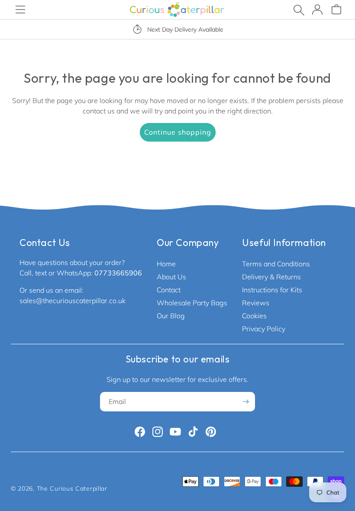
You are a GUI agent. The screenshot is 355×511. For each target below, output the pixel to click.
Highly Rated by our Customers (205, 29)
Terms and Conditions (276, 263)
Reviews (255, 302)
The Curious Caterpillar (72, 488)
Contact (169, 289)
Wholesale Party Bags (192, 302)
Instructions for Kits (272, 289)
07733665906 (118, 272)
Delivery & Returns (271, 276)
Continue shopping (177, 132)
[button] (20, 9)
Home (166, 263)
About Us (171, 276)
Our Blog (171, 315)
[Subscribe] (245, 401)
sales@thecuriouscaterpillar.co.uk (72, 300)
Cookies (254, 315)
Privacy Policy (263, 328)
